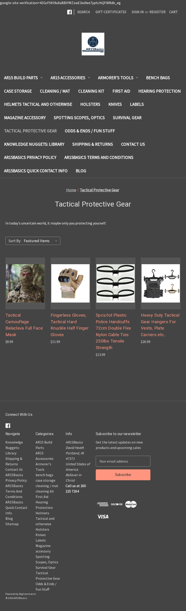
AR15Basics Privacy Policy (30, 157)
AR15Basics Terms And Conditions (98, 157)
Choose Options (25, 292)
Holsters (90, 104)
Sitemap (12, 524)
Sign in (138, 12)
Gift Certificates (110, 12)
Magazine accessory (25, 117)
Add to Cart (115, 292)
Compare (24, 283)
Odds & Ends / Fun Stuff (90, 130)
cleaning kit (91, 91)
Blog (81, 170)
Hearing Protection (159, 91)
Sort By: (14, 240)
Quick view (21, 274)
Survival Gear (127, 117)
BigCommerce (27, 594)
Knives (115, 104)
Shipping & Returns (92, 144)
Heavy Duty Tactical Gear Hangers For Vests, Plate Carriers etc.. (160, 325)
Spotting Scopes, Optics (79, 117)
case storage (18, 91)
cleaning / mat (55, 91)
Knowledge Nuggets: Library (34, 144)
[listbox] (41, 241)
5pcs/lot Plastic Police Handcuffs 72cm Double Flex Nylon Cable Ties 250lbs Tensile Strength (113, 331)
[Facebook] (69, 12)
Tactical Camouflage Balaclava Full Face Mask (24, 325)
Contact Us (133, 144)
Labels (137, 104)
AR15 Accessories (68, 77)
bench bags (158, 77)
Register (157, 12)
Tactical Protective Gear (30, 130)
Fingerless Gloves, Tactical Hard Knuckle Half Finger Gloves (70, 325)
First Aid (121, 91)
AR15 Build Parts (21, 77)
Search (83, 12)
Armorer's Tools (115, 77)
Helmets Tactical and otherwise (38, 104)
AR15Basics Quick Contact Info (36, 170)
